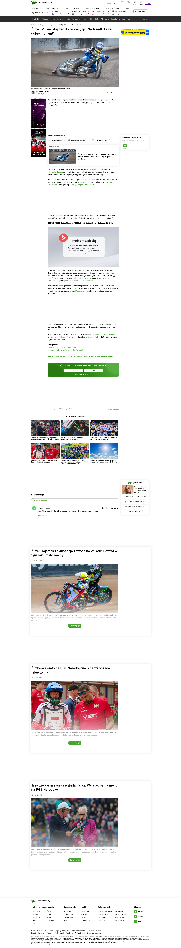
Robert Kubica (103, 914)
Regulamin (99, 931)
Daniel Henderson (110, 334)
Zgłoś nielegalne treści (44, 515)
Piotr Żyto (73, 185)
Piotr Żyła (101, 920)
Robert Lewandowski (105, 911)
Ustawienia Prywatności (79, 931)
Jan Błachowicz (120, 917)
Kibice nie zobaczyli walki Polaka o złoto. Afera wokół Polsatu (135, 507)
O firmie (51, 931)
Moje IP (73, 933)
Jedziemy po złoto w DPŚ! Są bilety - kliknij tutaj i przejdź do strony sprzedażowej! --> (81, 356)
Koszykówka (115, 19)
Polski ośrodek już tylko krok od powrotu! (63, 347)
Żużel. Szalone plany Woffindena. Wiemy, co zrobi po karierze (72, 438)
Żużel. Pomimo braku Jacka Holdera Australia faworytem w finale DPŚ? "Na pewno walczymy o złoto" (74, 462)
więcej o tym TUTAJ (86, 185)
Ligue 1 (66, 920)
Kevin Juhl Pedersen (58, 337)
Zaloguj (148, 3)
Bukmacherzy (76, 19)
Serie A (82, 917)
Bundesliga (83, 914)
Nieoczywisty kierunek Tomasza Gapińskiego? (65, 350)
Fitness (34, 920)
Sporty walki (88, 19)
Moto (124, 19)
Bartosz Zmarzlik (121, 914)
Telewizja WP (59, 933)
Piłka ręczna (105, 19)
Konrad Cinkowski (42, 92)
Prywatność (66, 931)
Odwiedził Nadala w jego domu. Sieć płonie (135, 497)
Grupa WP (44, 931)
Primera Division (69, 917)
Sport (89, 933)
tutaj (68, 944)
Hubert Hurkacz (120, 920)
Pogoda (33, 933)
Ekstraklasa (67, 911)
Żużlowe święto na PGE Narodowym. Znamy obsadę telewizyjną (44, 461)
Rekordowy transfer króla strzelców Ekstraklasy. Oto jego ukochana (140, 489)
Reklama (91, 931)
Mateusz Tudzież (94, 337)
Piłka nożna (45, 19)
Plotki (68, 933)
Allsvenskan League (55, 172)
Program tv (50, 933)
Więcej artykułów (134, 511)
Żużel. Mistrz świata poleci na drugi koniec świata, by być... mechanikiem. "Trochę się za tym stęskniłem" (97, 156)
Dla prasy (58, 931)
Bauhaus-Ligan (91, 169)
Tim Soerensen (97, 334)
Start (32, 25)
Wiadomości (81, 933)
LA (129, 19)
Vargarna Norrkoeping (46, 25)
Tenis (53, 19)
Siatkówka (60, 19)
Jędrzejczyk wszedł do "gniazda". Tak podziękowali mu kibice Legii (135, 502)
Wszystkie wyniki (140, 11)
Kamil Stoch (119, 911)
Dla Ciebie (35, 19)
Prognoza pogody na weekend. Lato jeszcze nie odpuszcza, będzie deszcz (103, 461)
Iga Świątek (102, 917)
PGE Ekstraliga (85, 920)
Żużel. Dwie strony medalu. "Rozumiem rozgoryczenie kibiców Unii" (104, 438)
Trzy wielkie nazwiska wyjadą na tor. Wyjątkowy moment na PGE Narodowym (45, 438)
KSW (33, 923)
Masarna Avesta (81, 291)
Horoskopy (41, 933)
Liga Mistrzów (84, 911)
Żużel (68, 19)
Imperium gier (96, 933)
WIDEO (96, 19)
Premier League (69, 914)
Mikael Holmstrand (86, 281)
